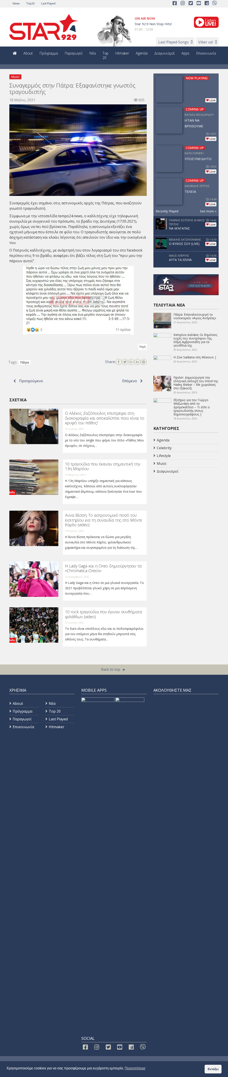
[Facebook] (119, 362)
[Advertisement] (189, 511)
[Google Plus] (131, 362)
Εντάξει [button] (213, 1069)
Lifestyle (164, 455)
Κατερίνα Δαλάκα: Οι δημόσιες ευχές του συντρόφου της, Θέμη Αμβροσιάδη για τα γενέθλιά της (195, 340)
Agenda (142, 53)
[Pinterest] (143, 362)
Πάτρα (24, 362)
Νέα (92, 53)
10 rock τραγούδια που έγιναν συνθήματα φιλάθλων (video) (103, 614)
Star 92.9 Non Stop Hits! (153, 24)
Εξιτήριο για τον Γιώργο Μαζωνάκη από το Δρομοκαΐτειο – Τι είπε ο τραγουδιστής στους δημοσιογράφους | (191, 407)
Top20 (30, 3)
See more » (208, 211)
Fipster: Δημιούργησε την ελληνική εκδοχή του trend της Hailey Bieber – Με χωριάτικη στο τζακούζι (195, 382)
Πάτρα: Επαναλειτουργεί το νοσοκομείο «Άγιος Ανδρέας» (194, 316)
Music (15, 77)
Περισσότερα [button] (135, 1068)
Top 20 (105, 55)
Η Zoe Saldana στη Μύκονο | (194, 357)
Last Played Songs (173, 42)
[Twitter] (125, 362)
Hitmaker (122, 53)
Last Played (48, 3)
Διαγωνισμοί (164, 53)
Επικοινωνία (206, 53)
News (16, 3)
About (28, 53)
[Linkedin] (137, 362)
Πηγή (142, 347)
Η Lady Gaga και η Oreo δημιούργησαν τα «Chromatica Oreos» (103, 568)
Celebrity (164, 447)
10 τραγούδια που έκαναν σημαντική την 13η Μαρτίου (102, 466)
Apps (185, 53)
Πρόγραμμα (48, 53)
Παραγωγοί (74, 53)
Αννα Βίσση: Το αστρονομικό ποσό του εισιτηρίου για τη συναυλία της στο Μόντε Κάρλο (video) (103, 519)
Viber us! (205, 42)
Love (213, 100)
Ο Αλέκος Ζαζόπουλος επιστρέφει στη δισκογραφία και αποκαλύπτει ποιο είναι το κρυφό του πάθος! (104, 417)
